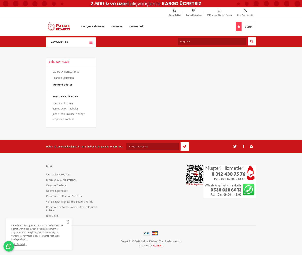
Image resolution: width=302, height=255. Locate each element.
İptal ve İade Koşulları (58, 174)
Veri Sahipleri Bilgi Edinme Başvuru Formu (69, 201)
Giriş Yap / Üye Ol (245, 15)
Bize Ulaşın (52, 215)
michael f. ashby (75, 113)
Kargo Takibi (174, 15)
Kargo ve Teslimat (56, 185)
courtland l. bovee (62, 103)
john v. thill (58, 113)
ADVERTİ (158, 245)
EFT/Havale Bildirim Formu (219, 15)
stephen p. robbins (63, 119)
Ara (252, 41)
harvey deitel (59, 108)
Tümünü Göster (62, 84)
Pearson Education (63, 77)
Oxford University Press (65, 71)
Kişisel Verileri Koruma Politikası (64, 196)
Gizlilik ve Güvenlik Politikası (61, 180)
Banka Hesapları (194, 15)
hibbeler (73, 108)
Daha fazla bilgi (19, 244)
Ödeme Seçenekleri (57, 190)
